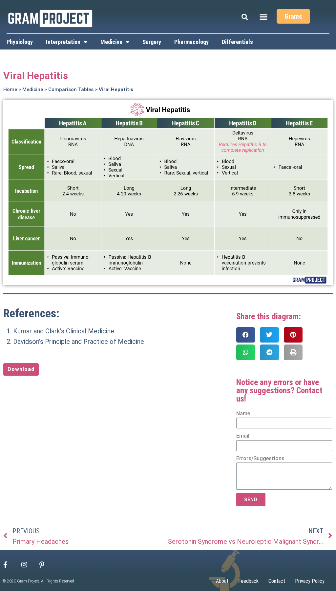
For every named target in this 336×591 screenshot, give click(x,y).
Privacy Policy (310, 581)
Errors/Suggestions (260, 458)
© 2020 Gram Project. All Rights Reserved (38, 581)
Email (242, 436)
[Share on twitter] (269, 335)
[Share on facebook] (245, 335)
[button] (263, 16)
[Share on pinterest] (293, 335)
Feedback (248, 581)
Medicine (111, 41)
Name (243, 413)
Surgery (151, 41)
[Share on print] (293, 352)
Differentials (237, 41)
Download (21, 369)
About (222, 581)
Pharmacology (191, 41)
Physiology (20, 41)
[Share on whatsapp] (245, 352)
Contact (276, 581)
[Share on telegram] (269, 352)
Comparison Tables (71, 89)
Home (10, 89)
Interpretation (63, 41)
